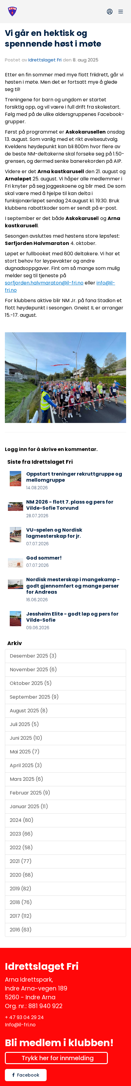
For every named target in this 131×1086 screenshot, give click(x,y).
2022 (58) (21, 847)
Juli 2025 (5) (24, 724)
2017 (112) (21, 916)
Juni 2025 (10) (26, 738)
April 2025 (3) (26, 765)
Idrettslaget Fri (45, 60)
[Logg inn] (109, 11)
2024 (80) (22, 820)
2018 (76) (21, 902)
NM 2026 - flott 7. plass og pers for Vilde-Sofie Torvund (69, 505)
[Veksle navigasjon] (120, 11)
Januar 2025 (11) (29, 806)
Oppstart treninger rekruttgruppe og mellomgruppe (74, 477)
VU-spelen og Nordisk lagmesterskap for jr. (54, 533)
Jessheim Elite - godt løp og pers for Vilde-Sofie (72, 617)
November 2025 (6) (33, 669)
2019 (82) (20, 888)
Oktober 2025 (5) (31, 683)
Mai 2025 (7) (25, 751)
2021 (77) (21, 861)
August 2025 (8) (29, 710)
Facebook (28, 1075)
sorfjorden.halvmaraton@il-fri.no (44, 282)
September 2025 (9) (34, 696)
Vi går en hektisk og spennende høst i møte (53, 38)
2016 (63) (21, 929)
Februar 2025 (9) (30, 792)
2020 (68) (21, 874)
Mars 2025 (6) (26, 779)
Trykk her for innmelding (58, 1058)
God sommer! (44, 557)
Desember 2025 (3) (33, 655)
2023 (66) (21, 833)
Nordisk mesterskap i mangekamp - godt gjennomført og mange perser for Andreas (73, 586)
